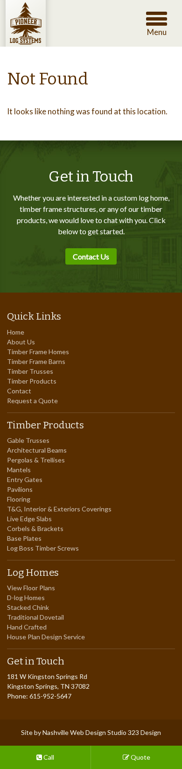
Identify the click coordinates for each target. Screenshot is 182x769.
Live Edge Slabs (29, 519)
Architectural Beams (37, 450)
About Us (21, 342)
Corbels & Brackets (35, 528)
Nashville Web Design (74, 732)
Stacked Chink (28, 607)
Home (15, 332)
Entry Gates (24, 479)
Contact (19, 391)
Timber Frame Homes (38, 352)
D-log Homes (26, 597)
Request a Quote (32, 401)
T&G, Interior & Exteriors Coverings (59, 509)
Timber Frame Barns (36, 361)
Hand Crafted (27, 627)
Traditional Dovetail (35, 617)
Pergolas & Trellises (36, 460)
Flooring (18, 499)
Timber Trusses (30, 371)
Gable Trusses (28, 440)
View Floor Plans (31, 588)
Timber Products (31, 381)
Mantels (19, 470)
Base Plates (24, 538)
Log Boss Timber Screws (43, 548)
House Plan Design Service (46, 637)
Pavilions (20, 489)
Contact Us (91, 256)
